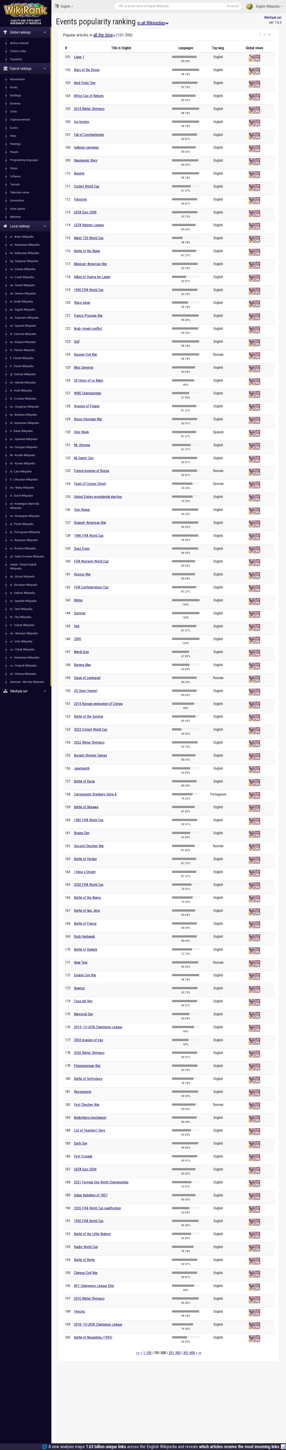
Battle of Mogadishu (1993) (93, 1337)
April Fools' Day (85, 83)
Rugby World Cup (86, 1247)
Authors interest (19, 43)
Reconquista (82, 1092)
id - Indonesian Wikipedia (24, 423)
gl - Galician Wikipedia (23, 374)
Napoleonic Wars (85, 160)
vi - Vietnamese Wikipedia (24, 657)
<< (138, 1353)
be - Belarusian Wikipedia (24, 253)
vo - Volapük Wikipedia (23, 665)
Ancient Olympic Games (90, 755)
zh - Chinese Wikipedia (23, 673)
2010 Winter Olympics (89, 1298)
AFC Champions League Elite (94, 1286)
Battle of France (85, 923)
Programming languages (24, 160)
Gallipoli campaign (86, 147)
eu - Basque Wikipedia (23, 342)
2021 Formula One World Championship (101, 1182)
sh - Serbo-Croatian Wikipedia (27, 556)
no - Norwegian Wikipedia (25, 516)
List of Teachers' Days (89, 1130)
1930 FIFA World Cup (88, 1221)
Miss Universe (83, 367)
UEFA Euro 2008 (85, 212)
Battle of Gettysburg (88, 1079)
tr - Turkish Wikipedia (22, 625)
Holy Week (81, 432)
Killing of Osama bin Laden (92, 277)
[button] (260, 34)
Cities (13, 111)
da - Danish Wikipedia (22, 285)
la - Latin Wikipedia (21, 471)
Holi (76, 626)
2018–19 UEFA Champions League (98, 1324)
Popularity (16, 59)
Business (15, 103)
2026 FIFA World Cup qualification (97, 1208)
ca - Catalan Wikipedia (23, 269)
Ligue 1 (79, 57)
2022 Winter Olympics (89, 742)
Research (233, 6)
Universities (17, 200)
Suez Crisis (82, 548)
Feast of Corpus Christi (90, 484)
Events (14, 127)
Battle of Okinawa (86, 807)
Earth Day (80, 1143)
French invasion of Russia (91, 471)
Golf (77, 341)
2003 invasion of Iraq (88, 1040)
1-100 (147, 1353)
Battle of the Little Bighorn (92, 1234)
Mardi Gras (81, 652)
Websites (15, 216)
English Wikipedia (267, 6)
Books (13, 87)
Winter (78, 600)
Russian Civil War (85, 354)
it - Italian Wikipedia (21, 431)
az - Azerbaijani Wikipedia (25, 244)
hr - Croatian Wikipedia (23, 398)
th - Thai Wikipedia (20, 617)
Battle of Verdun (85, 859)
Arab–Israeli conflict (88, 328)
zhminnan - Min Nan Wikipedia (27, 682)
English (65, 6)
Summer (80, 613)
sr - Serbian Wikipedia (22, 593)
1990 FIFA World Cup (88, 290)
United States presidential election (98, 497)
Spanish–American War (90, 523)
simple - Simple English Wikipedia (23, 566)
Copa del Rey (83, 1001)
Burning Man (82, 665)
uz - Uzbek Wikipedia (22, 649)
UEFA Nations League (89, 225)
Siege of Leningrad (87, 678)
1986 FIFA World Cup (88, 535)
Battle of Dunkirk (85, 949)
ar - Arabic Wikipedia (22, 236)
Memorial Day (83, 1014)
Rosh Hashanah (84, 936)
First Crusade (83, 1156)
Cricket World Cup (86, 186)
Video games (17, 208)
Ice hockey (81, 122)
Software (15, 176)
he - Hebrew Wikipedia (23, 382)
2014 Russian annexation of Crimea (98, 704)
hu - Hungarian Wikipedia (24, 406)
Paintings (15, 144)
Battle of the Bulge (87, 251)
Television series (19, 192)
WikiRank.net (273, 17)
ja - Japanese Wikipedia (23, 439)
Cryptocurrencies (20, 119)
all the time (103, 35)
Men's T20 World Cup (88, 238)
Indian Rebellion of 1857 (90, 1195)
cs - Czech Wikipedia (22, 277)
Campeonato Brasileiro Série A (95, 794)
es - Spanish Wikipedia (23, 325)
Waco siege (82, 303)
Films (13, 136)
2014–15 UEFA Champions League (98, 1027)
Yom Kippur (82, 510)
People (14, 152)
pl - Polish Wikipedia (22, 524)
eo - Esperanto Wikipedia (24, 317)
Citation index (18, 51)
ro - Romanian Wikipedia (24, 540)
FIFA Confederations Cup (91, 587)
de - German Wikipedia (23, 293)
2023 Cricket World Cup (90, 729)
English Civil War (85, 975)
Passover (80, 199)
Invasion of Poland (86, 406)
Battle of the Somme (88, 716)
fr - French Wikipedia (22, 366)
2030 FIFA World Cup (88, 885)
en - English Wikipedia (22, 309)
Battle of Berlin (84, 1260)
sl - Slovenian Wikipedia (23, 584)
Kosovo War (82, 574)
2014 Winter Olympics (89, 109)
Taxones (15, 184)
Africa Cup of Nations (89, 96)
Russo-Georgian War (88, 419)
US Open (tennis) (85, 691)
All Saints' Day (84, 458)
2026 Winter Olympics (89, 1053)
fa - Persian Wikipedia (22, 350)
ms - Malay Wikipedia (22, 487)
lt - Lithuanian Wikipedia (24, 479)
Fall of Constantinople (89, 135)
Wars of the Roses (87, 70)
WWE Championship (87, 393)
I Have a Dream (85, 872)
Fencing (79, 1311)
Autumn (79, 173)
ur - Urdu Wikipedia (21, 641)
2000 (77, 639)
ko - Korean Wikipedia (22, 463)
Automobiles (17, 79)
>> (200, 1353)
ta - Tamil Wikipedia (21, 609)
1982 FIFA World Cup (88, 820)
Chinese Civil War (86, 1273)
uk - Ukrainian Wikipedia (24, 633)
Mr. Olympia (82, 445)
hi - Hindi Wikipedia (21, 390)
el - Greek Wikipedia (21, 301)
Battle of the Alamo (87, 897)
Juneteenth (82, 768)
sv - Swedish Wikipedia (23, 601)
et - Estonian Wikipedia (23, 334)
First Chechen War (86, 1105)
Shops (13, 168)
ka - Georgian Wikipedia (23, 447)
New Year (81, 962)
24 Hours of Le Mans (88, 380)
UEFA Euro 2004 (85, 1169)
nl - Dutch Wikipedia (21, 495)
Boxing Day (82, 833)
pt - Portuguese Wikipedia (25, 532)
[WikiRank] (25, 9)
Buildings (15, 95)
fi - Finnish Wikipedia (22, 358)
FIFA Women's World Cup (91, 561)
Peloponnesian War (87, 1066)
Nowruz (79, 988)
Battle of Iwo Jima (87, 910)
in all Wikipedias (151, 22)
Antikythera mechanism (90, 1118)
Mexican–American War (90, 264)
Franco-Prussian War (88, 315)
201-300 (175, 1353)
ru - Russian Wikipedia (23, 548)
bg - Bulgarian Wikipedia (24, 261)
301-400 (189, 1353)
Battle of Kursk (84, 781)
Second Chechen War (89, 846)
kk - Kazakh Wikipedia (22, 455)
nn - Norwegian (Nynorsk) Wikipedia (24, 505)
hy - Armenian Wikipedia (23, 414)
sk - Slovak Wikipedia (22, 576)
